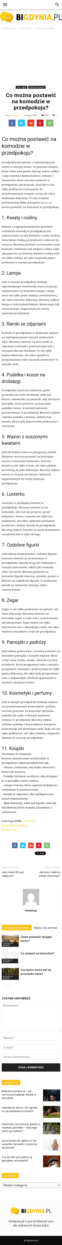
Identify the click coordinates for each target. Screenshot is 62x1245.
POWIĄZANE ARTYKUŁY (17, 928)
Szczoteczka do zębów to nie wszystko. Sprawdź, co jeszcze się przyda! (19, 1144)
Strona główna (9, 28)
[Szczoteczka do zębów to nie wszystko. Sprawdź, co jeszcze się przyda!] (51, 1145)
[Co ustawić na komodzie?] (10, 957)
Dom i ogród (21, 87)
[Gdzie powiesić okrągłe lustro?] (10, 941)
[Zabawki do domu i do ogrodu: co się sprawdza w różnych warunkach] (51, 1112)
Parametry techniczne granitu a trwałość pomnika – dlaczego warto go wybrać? (21, 1127)
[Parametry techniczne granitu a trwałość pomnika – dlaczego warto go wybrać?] (51, 1128)
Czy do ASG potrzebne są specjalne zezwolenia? (17, 1158)
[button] (57, 4)
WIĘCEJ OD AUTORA (45, 928)
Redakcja (16, 115)
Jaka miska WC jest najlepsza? (13, 874)
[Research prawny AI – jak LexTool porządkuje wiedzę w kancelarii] (51, 1095)
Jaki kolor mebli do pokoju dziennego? (49, 874)
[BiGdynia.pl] (31, 17)
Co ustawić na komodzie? (37, 953)
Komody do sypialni (37, 87)
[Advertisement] (31, 58)
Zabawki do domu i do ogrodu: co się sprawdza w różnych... (20, 1109)
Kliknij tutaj (9, 829)
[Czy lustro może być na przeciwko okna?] (10, 974)
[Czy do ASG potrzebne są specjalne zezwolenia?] (51, 1161)
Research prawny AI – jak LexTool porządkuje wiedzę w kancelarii (19, 1094)
